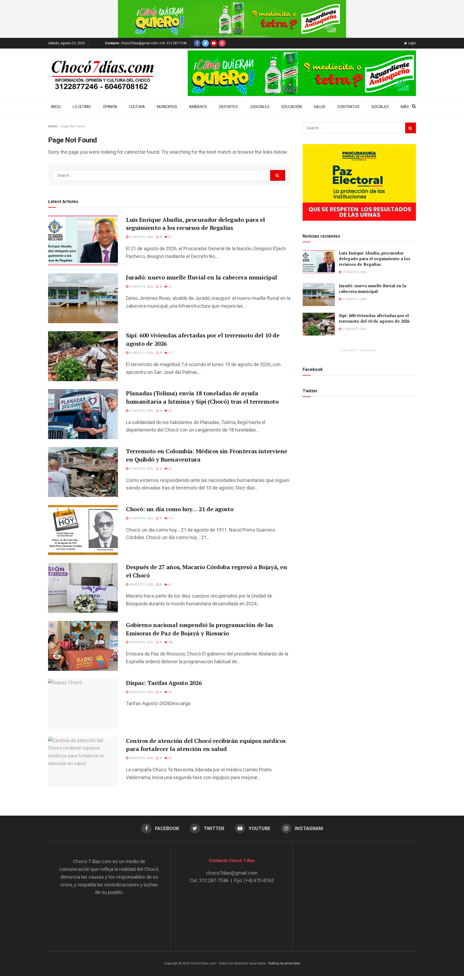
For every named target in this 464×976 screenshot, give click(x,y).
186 (170, 642)
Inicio (56, 107)
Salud (319, 107)
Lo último (82, 107)
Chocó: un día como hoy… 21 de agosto (179, 509)
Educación (291, 107)
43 (169, 411)
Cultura (137, 107)
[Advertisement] (354, 891)
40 (169, 584)
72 (169, 286)
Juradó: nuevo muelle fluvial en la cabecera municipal (201, 277)
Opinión (110, 107)
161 (170, 518)
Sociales (380, 107)
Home (52, 126)
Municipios (167, 107)
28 (169, 692)
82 (169, 237)
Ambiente (198, 107)
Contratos (348, 107)
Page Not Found (73, 126)
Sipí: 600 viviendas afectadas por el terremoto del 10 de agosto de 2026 (374, 318)
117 (170, 353)
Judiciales (259, 107)
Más (405, 107)
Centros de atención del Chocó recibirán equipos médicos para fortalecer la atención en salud (206, 745)
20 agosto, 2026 (140, 584)
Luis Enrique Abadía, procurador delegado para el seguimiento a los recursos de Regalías (195, 224)
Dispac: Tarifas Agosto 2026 (164, 683)
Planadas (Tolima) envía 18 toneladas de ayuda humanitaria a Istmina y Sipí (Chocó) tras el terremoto (202, 397)
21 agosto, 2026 (140, 237)
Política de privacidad (284, 963)
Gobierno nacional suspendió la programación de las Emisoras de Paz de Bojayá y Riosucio (199, 629)
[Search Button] (277, 175)
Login (411, 43)
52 (169, 468)
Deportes (228, 107)
